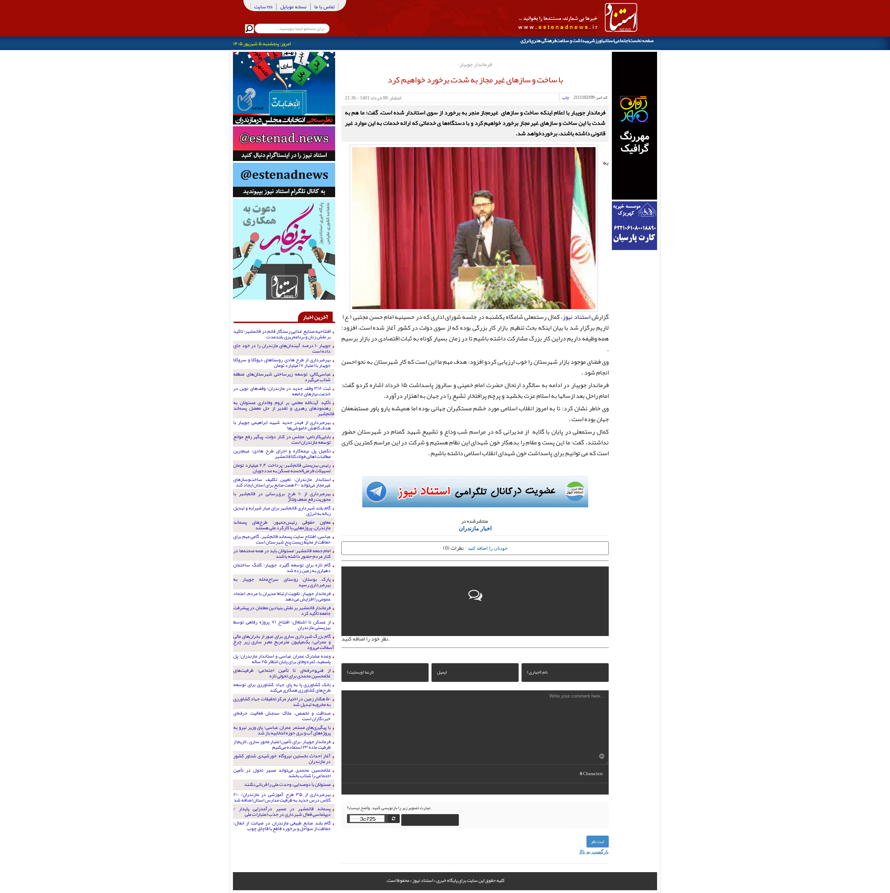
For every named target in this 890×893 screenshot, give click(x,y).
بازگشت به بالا (594, 851)
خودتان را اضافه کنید (488, 548)
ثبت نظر (597, 841)
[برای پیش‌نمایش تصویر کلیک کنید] (474, 227)
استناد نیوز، (575, 317)
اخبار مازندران (475, 528)
